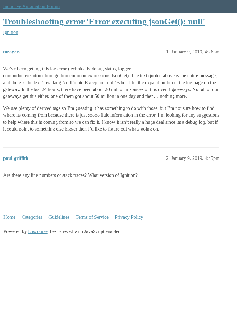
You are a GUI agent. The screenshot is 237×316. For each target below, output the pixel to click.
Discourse (38, 231)
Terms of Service (92, 217)
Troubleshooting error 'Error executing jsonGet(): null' (104, 21)
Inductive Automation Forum (31, 6)
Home (9, 217)
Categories (32, 217)
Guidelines (58, 217)
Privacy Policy (129, 217)
